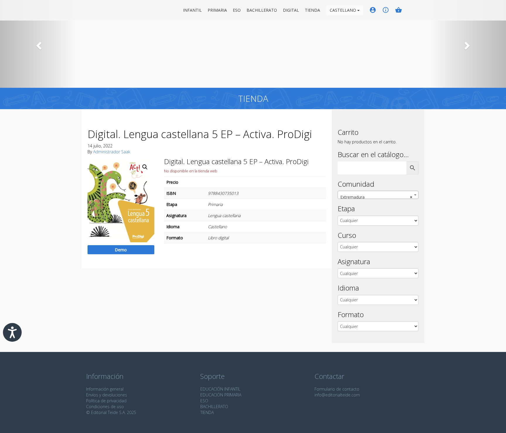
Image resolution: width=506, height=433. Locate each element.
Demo (121, 249)
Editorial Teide (91, 10)
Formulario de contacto (336, 389)
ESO (237, 10)
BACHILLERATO (214, 406)
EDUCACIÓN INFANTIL (220, 389)
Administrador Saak (111, 151)
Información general (105, 389)
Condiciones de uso (105, 406)
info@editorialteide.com (337, 395)
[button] (38, 44)
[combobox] (378, 195)
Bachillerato (262, 10)
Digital (291, 10)
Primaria (217, 10)
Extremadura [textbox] (376, 197)
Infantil (192, 10)
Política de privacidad (106, 400)
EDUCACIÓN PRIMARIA (220, 395)
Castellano (343, 10)
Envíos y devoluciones (106, 395)
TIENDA (207, 412)
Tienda (312, 10)
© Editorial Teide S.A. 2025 (111, 412)
